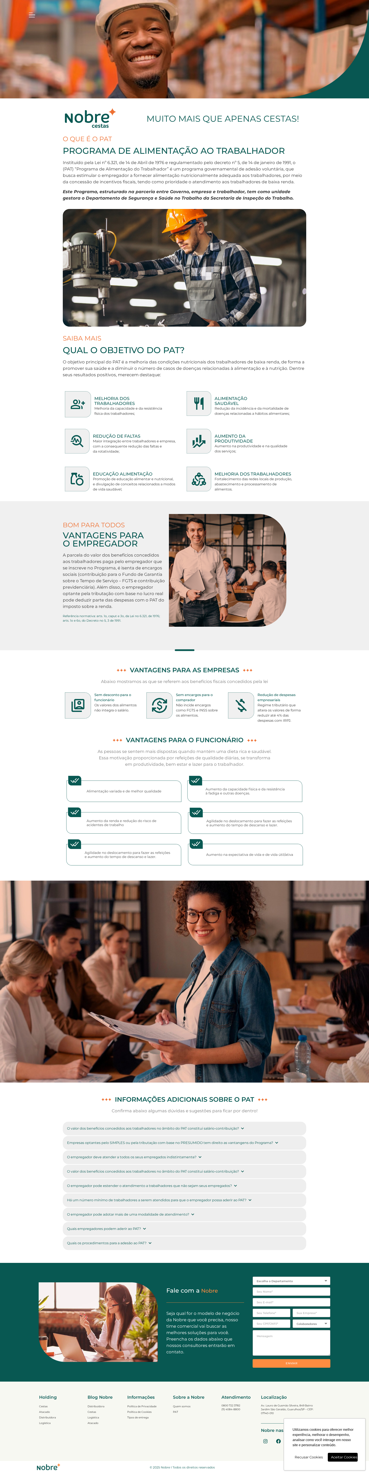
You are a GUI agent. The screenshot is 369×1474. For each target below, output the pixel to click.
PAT (175, 1411)
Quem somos (181, 1406)
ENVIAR (291, 1363)
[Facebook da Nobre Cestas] (278, 1441)
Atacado (44, 1411)
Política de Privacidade (142, 1406)
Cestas (43, 1406)
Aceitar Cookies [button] (344, 1457)
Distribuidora (47, 1417)
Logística (45, 1423)
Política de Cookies (139, 1411)
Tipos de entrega (138, 1417)
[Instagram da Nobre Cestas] (265, 1441)
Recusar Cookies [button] (309, 1457)
